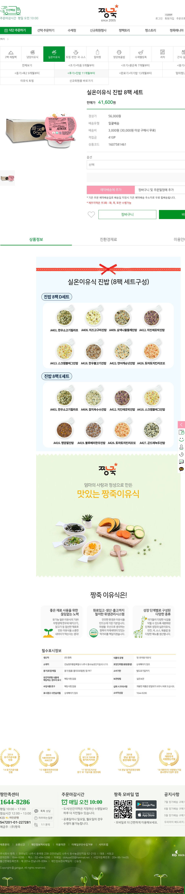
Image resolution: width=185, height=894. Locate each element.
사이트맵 (103, 844)
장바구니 (127, 215)
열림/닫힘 (181, 425)
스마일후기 (181, 439)
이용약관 (60, 844)
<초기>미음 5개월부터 (81, 65)
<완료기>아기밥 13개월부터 (135, 73)
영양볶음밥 (119, 57)
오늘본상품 (181, 454)
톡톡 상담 (45, 811)
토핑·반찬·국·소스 (76, 57)
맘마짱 (97, 57)
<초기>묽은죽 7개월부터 (135, 65)
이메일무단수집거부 (82, 844)
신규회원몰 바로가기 (81, 80)
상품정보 (36, 239)
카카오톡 (181, 469)
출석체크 (181, 447)
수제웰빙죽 (141, 57)
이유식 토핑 (27, 80)
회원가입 (169, 18)
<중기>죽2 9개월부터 (27, 73)
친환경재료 (108, 240)
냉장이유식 (32, 57)
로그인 (159, 18)
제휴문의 (4, 844)
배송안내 (181, 432)
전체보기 (27, 65)
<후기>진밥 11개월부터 (81, 73)
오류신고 (20, 844)
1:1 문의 (181, 462)
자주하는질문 (45, 818)
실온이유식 (54, 57)
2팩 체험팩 (11, 57)
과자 (162, 57)
